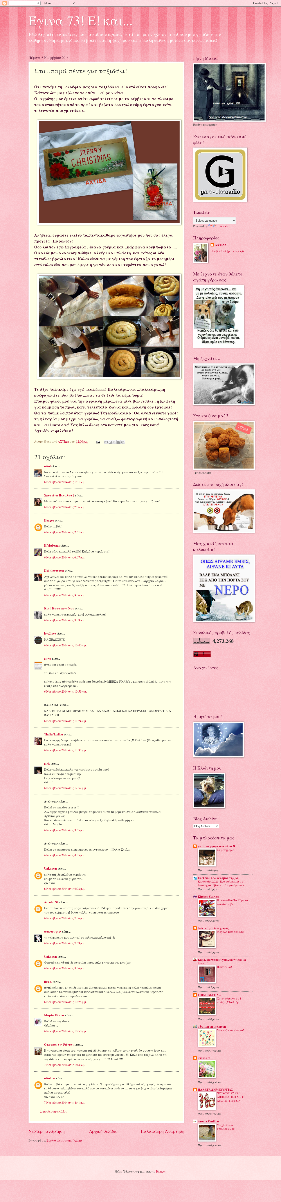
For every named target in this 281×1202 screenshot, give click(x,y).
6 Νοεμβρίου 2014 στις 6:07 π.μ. (64, 557)
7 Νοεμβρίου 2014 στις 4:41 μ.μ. (64, 1102)
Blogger (161, 1171)
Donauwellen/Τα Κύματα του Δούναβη (232, 902)
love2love (50, 633)
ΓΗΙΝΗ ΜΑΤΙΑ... (209, 995)
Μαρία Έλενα (54, 1015)
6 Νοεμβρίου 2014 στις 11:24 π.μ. (65, 721)
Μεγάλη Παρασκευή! (230, 932)
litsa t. (48, 981)
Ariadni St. (51, 902)
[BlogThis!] (110, 442)
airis (47, 763)
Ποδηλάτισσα (54, 570)
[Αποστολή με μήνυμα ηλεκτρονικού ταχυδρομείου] (106, 442)
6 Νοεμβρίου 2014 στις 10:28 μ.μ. (65, 1002)
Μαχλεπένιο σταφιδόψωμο (226, 1127)
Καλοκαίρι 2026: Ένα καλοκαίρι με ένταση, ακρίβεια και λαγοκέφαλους (221, 883)
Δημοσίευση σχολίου (53, 1111)
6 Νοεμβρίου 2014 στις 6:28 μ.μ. (64, 888)
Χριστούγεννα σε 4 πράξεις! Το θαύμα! (229, 1000)
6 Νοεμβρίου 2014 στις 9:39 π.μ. (64, 620)
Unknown (50, 868)
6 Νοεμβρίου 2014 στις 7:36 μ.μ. (64, 918)
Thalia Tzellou (53, 734)
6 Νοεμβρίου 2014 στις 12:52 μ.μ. (65, 788)
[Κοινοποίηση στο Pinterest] (123, 442)
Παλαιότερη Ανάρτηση (162, 1131)
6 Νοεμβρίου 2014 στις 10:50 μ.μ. (65, 1031)
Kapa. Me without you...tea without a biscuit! (222, 961)
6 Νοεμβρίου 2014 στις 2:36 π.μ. (64, 507)
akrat (47, 659)
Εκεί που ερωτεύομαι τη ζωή (218, 878)
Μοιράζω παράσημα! (230, 1030)
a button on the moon (212, 1026)
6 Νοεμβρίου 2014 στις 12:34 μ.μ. (65, 750)
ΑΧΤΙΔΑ (221, 245)
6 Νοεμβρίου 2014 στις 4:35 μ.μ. (64, 855)
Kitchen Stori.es (208, 896)
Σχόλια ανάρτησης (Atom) (64, 1140)
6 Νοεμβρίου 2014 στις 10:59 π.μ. (65, 691)
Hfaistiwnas (52, 545)
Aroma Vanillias (208, 1121)
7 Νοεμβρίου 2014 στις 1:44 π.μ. (64, 1065)
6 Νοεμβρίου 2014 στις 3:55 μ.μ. (64, 830)
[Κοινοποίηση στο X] (114, 442)
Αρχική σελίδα (103, 1131)
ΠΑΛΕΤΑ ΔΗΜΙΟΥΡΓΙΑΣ (215, 1089)
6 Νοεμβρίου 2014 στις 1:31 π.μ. (64, 482)
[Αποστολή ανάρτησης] (98, 441)
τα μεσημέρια (225, 850)
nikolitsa (49, 1078)
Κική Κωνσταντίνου (59, 608)
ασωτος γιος (52, 931)
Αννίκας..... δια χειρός (213, 928)
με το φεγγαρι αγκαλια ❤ (217, 846)
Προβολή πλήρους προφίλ (228, 251)
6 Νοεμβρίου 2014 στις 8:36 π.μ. (64, 595)
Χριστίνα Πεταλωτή (59, 495)
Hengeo (49, 520)
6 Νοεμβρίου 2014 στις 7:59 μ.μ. (64, 943)
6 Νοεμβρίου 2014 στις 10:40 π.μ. (65, 645)
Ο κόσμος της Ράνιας (59, 1044)
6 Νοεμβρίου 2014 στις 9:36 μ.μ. (64, 968)
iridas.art (204, 1058)
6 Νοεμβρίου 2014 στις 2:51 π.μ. (64, 532)
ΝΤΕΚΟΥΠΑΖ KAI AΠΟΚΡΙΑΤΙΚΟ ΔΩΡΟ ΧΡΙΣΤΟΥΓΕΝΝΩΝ (230, 1097)
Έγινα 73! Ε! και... (81, 20)
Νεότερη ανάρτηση (47, 1131)
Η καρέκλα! (224, 967)
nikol (47, 466)
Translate (222, 226)
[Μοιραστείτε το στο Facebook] (118, 442)
